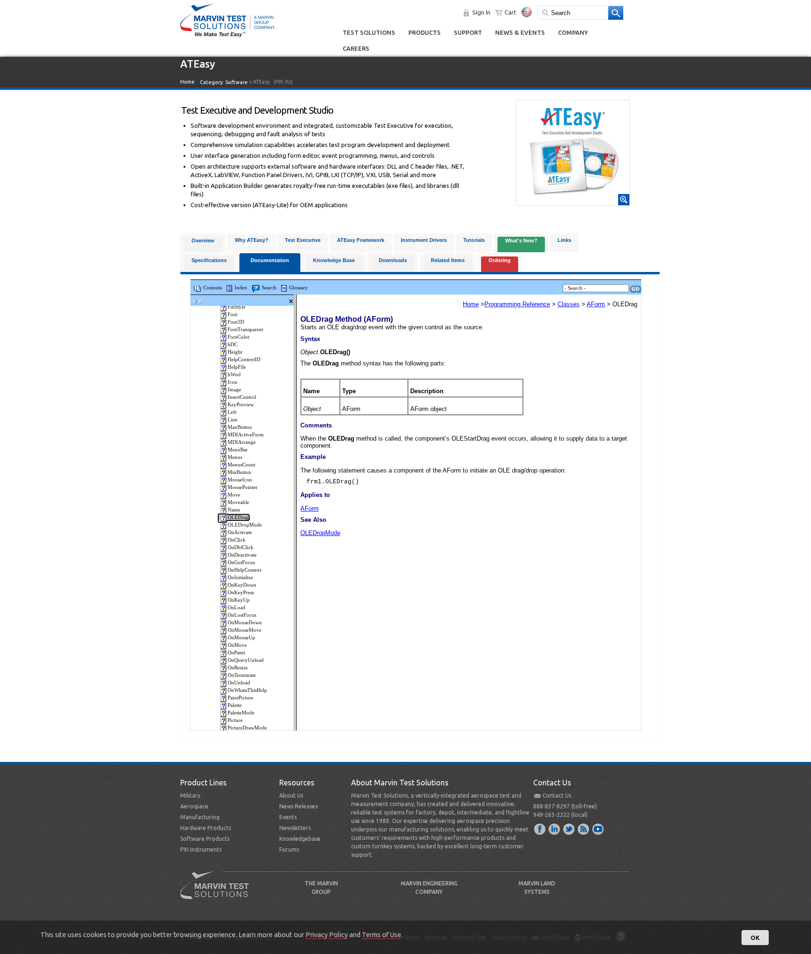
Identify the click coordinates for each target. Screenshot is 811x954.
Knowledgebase (300, 839)
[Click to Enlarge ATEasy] (572, 201)
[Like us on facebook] (540, 829)
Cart (510, 12)
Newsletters (295, 828)
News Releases (298, 806)
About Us (291, 795)
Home (187, 82)
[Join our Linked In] (555, 829)
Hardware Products (205, 828)
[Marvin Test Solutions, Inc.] (227, 37)
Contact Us (557, 795)
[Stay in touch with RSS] (584, 829)
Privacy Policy (327, 934)
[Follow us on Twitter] (569, 829)
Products (424, 32)
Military (190, 795)
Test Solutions (369, 32)
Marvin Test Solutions (218, 892)
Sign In (481, 12)
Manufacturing (200, 817)
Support (468, 32)
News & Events (520, 32)
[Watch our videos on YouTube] (598, 829)
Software (236, 82)
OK (755, 937)
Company (573, 32)
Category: (224, 82)
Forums (289, 849)
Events (288, 817)
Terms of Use (381, 934)
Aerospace (194, 806)
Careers (356, 48)
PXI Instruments (201, 849)
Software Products (205, 839)
